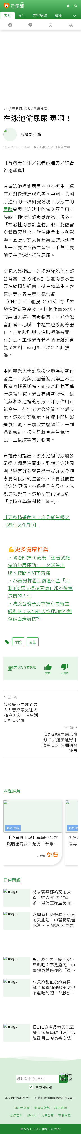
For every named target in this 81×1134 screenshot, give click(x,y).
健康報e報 (43, 1087)
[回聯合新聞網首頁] (6, 6)
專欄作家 (64, 1115)
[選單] (75, 6)
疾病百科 (16, 1115)
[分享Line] (30, 24)
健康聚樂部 (42, 1107)
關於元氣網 (22, 1107)
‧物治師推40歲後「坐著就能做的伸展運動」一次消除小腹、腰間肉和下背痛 (39, 565)
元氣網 (17, 108)
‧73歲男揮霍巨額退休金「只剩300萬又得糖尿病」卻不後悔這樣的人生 (40, 588)
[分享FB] (10, 24)
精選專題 (60, 1107)
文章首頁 (47, 1115)
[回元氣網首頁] (17, 5)
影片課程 (13, 828)
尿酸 (8, 209)
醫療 (58, 15)
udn (6, 108)
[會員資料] (68, 6)
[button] (74, 15)
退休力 (32, 1115)
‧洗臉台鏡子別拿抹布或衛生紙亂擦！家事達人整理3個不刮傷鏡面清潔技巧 (40, 611)
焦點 (7, 15)
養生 (22, 15)
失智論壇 (40, 15)
